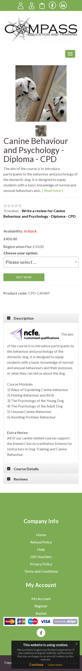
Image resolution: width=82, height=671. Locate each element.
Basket (41, 613)
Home (41, 535)
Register (41, 606)
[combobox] (41, 262)
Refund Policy (41, 542)
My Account (41, 598)
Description (24, 318)
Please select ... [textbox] (20, 262)
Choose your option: (20, 253)
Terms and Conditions (41, 571)
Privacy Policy (41, 564)
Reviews (21, 479)
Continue (36, 664)
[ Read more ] (52, 190)
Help (41, 549)
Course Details (26, 469)
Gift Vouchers (41, 556)
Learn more (55, 664)
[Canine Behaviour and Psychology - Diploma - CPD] (41, 93)
